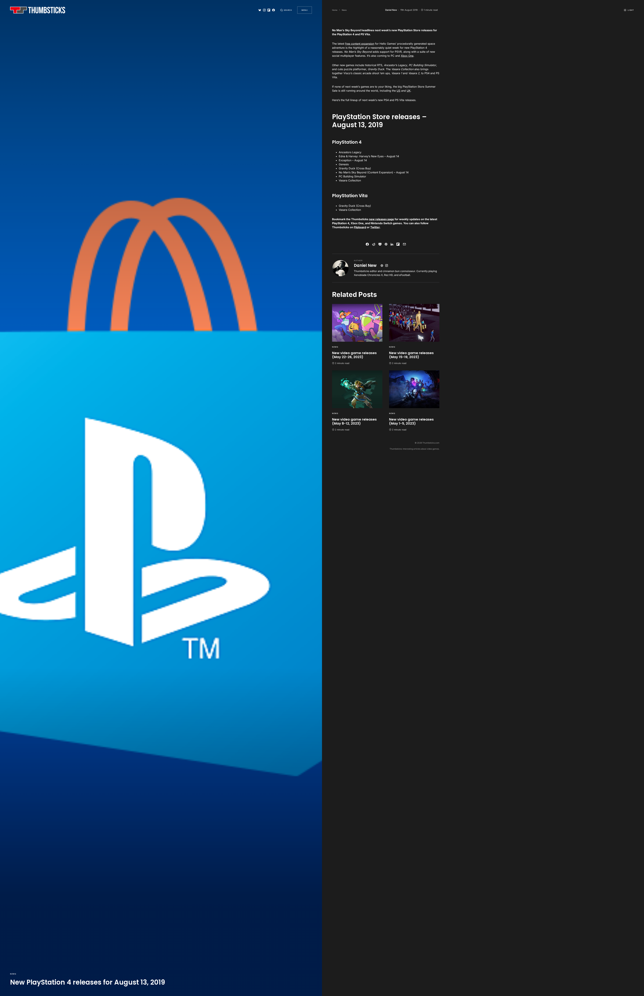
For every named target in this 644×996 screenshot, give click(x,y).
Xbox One (407, 55)
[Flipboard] (268, 10)
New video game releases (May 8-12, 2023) (354, 421)
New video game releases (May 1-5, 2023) (411, 421)
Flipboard (360, 227)
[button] (286, 10)
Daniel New (365, 265)
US (398, 90)
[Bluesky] (259, 10)
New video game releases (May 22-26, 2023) (354, 355)
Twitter (375, 227)
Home (334, 10)
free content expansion (359, 43)
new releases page (381, 219)
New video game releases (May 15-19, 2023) (411, 355)
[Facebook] (273, 10)
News (13, 974)
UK (409, 90)
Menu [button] (305, 10)
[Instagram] (264, 10)
